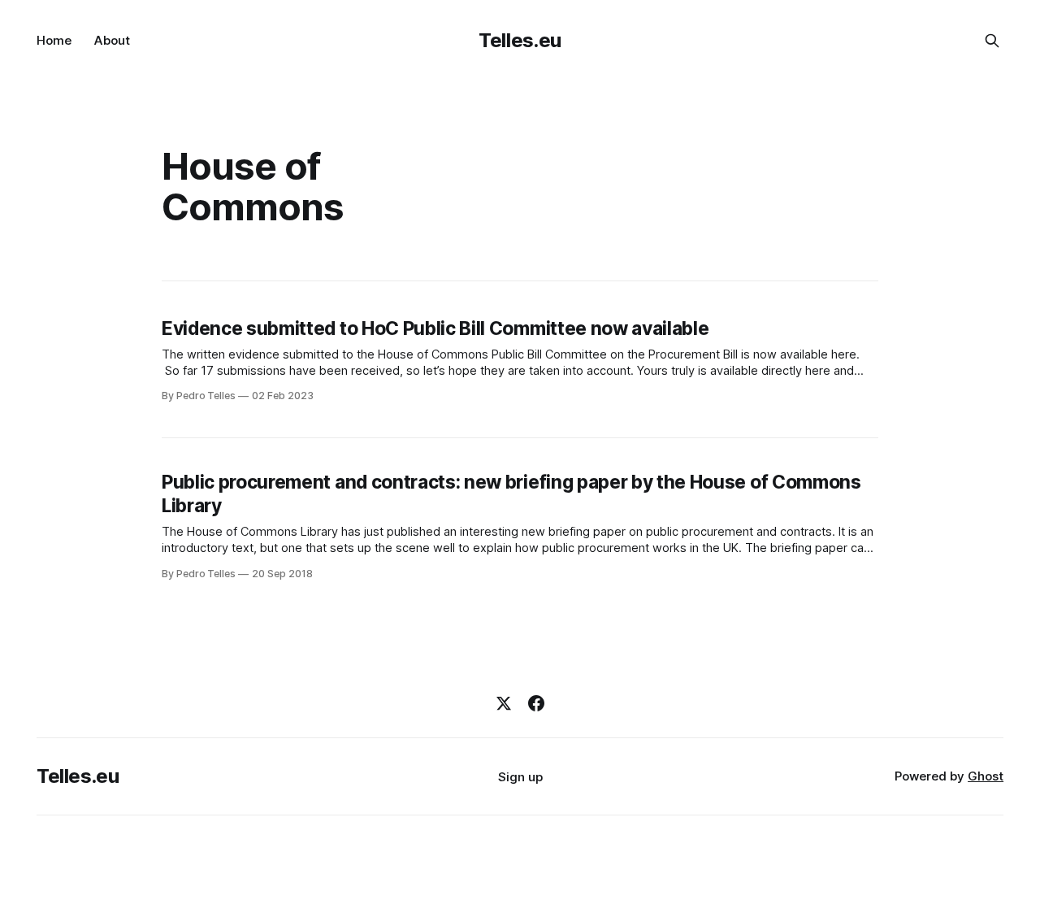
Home (54, 40)
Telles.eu (520, 40)
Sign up (520, 777)
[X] (504, 703)
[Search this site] (992, 41)
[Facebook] (536, 703)
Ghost (985, 776)
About (112, 40)
